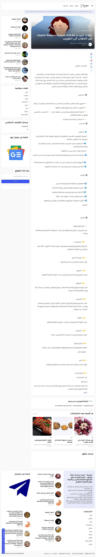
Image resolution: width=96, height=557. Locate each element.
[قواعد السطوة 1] (25, 28)
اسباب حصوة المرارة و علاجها (63, 441)
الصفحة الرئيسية (86, 31)
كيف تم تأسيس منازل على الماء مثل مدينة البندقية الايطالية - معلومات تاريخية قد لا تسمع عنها (56, 11)
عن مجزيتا (47, 553)
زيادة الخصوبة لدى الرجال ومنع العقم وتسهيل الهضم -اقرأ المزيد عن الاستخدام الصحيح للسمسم (13, 533)
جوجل (90, 544)
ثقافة (90, 538)
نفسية (65, 6)
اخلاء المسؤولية (89, 553)
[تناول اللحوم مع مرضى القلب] (42, 426)
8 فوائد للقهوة (16, 19)
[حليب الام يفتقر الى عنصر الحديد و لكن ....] (25, 79)
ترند (78, 31)
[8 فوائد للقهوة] (25, 20)
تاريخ (26, 105)
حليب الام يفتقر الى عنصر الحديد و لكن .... (13, 77)
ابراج (26, 99)
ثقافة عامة (24, 115)
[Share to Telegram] (91, 67)
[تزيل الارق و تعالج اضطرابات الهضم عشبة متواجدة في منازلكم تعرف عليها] (25, 70)
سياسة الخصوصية (64, 553)
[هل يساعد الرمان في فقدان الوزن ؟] (83, 426)
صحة (71, 6)
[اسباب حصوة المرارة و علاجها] (62, 426)
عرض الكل (35, 413)
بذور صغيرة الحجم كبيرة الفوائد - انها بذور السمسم (12, 61)
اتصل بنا (54, 553)
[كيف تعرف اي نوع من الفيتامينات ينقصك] (25, 36)
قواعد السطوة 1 (16, 27)
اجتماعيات (25, 102)
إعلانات (26, 95)
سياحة (91, 11)
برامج (90, 528)
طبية (76, 6)
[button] (91, 70)
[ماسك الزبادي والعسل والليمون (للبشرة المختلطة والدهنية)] (58, 503)
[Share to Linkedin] (91, 63)
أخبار (26, 92)
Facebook (25, 126)
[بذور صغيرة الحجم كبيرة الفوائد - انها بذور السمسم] (25, 62)
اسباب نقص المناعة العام (13, 53)
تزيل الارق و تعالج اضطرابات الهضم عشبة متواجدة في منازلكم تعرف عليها (12, 69)
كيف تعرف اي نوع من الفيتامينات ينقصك (14, 35)
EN (92, 6)
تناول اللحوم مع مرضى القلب (43, 441)
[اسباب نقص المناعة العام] (25, 54)
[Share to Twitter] (91, 57)
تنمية (26, 111)
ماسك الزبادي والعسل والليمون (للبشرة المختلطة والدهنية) (45, 501)
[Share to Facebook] (91, 54)
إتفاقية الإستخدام (77, 553)
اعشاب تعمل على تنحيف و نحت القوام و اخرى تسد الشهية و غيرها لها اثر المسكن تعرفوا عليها (46, 484)
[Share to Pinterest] (91, 60)
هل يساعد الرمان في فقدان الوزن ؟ (85, 441)
